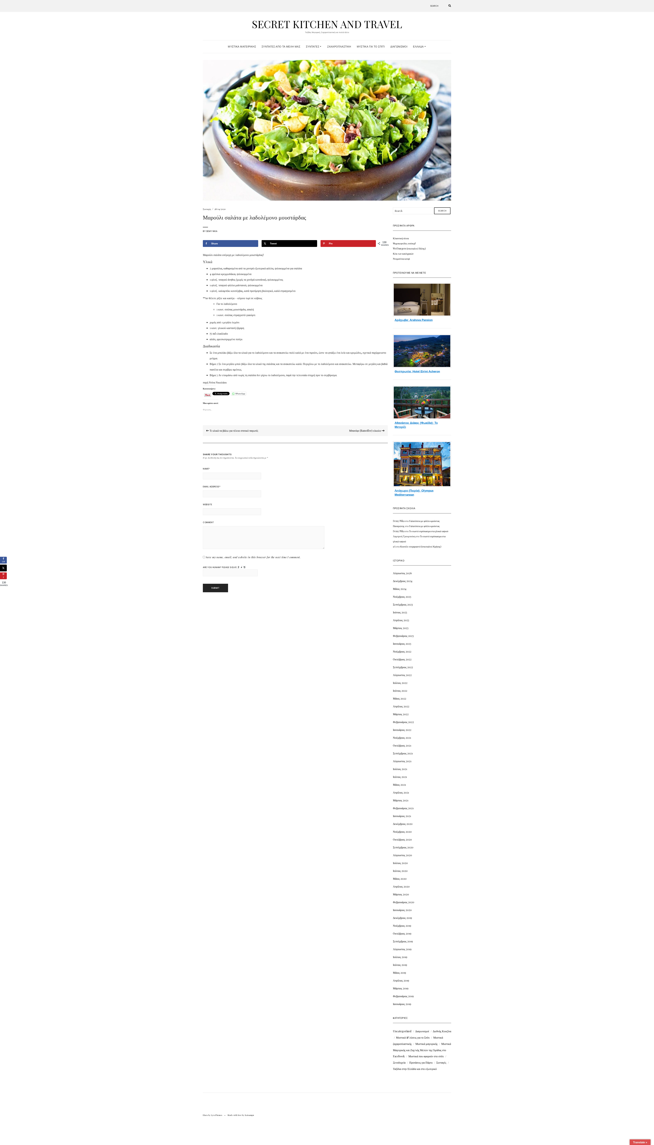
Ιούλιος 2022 (400, 683)
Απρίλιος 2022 (401, 706)
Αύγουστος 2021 (402, 761)
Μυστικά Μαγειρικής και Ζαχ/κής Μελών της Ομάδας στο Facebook (422, 1050)
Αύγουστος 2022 (402, 675)
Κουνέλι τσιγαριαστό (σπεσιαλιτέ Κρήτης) (420, 546)
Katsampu (249, 1115)
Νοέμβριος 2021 (402, 737)
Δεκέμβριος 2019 (402, 918)
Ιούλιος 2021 (400, 769)
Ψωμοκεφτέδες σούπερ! (404, 243)
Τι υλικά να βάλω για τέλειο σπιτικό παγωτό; (233, 430)
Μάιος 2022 (399, 698)
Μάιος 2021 (399, 784)
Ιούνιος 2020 (400, 871)
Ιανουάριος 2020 (402, 910)
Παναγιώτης (398, 526)
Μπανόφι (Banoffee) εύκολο (365, 430)
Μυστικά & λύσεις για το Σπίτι (413, 1037)
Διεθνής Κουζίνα (442, 1031)
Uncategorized (402, 1031)
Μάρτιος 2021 (400, 800)
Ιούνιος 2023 (400, 612)
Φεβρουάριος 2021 (403, 808)
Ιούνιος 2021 (400, 777)
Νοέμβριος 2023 (402, 596)
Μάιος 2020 (400, 878)
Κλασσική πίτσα (401, 238)
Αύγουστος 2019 (402, 949)
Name (206, 468)
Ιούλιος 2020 (400, 863)
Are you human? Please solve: (220, 567)
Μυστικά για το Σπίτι (371, 46)
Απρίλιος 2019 (401, 980)
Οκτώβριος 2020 (402, 839)
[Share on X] (3, 568)
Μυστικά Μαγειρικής (242, 46)
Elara (205, 1115)
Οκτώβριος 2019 (402, 933)
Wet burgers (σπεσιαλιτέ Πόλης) (409, 248)
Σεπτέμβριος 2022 (403, 667)
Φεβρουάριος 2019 (403, 996)
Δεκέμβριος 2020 (402, 824)
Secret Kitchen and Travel (327, 24)
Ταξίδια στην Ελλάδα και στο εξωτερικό (415, 1069)
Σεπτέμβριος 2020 (403, 847)
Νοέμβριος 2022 (402, 651)
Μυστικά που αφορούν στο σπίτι (426, 1056)
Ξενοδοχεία (399, 1062)
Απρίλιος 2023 (401, 620)
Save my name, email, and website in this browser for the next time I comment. (253, 557)
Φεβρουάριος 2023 (403, 636)
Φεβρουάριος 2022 (403, 722)
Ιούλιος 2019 (400, 957)
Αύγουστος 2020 (402, 855)
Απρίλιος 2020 (401, 886)
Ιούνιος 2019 (400, 965)
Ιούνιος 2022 (400, 690)
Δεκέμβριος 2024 (402, 581)
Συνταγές (313, 46)
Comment (208, 522)
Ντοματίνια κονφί (401, 258)
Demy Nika (211, 231)
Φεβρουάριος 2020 (403, 902)
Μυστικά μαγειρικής (426, 1044)
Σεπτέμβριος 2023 (403, 604)
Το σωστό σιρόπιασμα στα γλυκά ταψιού (428, 531)
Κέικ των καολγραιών (403, 253)
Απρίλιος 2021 (401, 792)
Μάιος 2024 (399, 589)
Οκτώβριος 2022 (402, 659)
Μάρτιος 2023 (400, 628)
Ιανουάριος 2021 (402, 816)
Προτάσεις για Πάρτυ (421, 1062)
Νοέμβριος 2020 (402, 831)
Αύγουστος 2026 (402, 573)
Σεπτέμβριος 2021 (403, 753)
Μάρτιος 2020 (401, 894)
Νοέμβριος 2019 (402, 925)
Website (207, 504)
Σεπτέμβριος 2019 (403, 941)
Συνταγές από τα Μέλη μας (281, 46)
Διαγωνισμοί (398, 46)
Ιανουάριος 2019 (402, 1004)
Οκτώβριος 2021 (402, 745)
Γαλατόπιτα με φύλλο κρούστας (424, 521)
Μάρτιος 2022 (401, 714)
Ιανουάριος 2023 (402, 643)
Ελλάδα (418, 46)
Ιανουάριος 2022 (402, 730)
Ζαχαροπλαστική (339, 46)
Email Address (211, 486)
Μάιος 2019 (399, 972)
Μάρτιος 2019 (400, 988)
